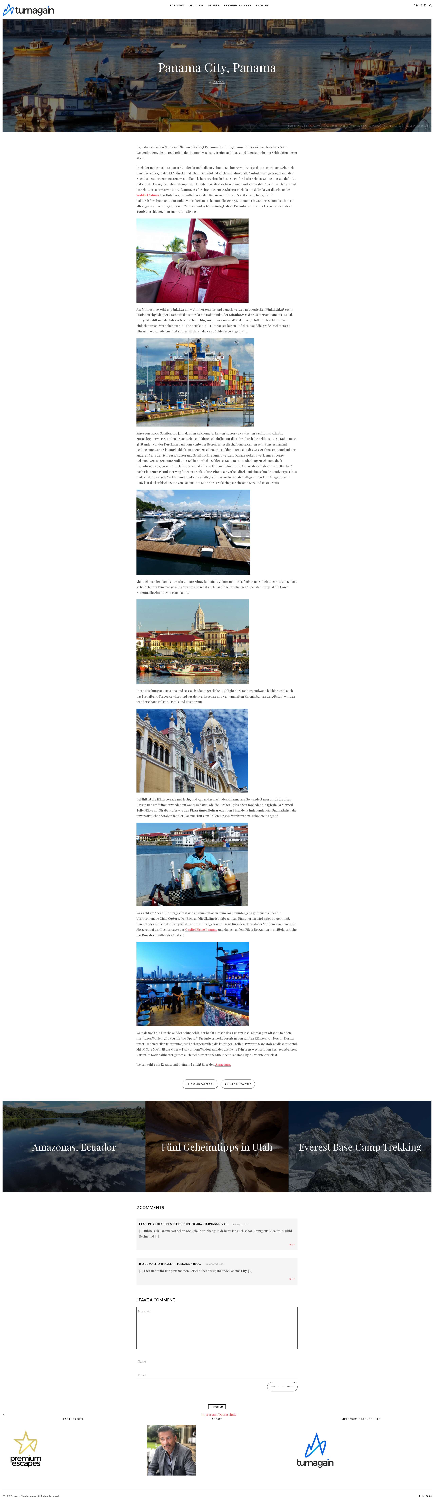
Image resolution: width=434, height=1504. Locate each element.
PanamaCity (372, 126)
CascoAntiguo (296, 126)
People (213, 5)
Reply (292, 1245)
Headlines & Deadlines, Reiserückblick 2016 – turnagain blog (184, 1223)
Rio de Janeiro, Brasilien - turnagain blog (170, 1263)
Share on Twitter (239, 1084)
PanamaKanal (392, 126)
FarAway (315, 126)
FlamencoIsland (336, 126)
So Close (197, 5)
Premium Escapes (237, 5)
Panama (355, 126)
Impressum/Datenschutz (219, 1414)
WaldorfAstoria (416, 126)
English (262, 5)
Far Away (177, 5)
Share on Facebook (201, 1084)
